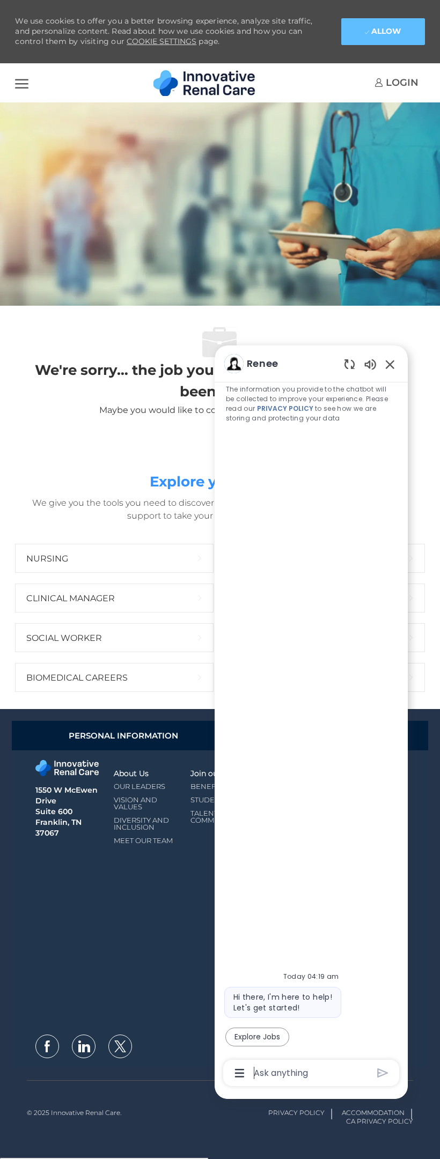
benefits (208, 786)
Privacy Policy (296, 1113)
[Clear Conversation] (349, 364)
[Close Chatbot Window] (390, 364)
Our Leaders (139, 786)
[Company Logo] (207, 83)
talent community (213, 816)
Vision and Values (135, 803)
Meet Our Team (143, 840)
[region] (311, 717)
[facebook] (47, 1046)
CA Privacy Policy (379, 1121)
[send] (383, 1073)
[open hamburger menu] (21, 83)
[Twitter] (120, 1046)
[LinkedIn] (84, 1046)
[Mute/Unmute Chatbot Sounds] (370, 364)
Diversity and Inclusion (141, 823)
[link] (397, 82)
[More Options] (239, 1073)
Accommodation (373, 1113)
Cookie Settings (161, 41)
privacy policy (285, 408)
